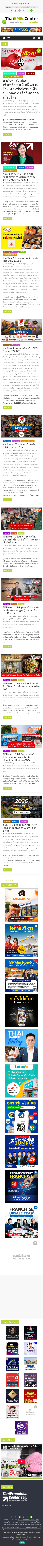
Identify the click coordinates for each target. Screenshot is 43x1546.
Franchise (21, 168)
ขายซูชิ (27, 272)
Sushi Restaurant (19, 272)
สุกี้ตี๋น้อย (25, 281)
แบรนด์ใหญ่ (6, 851)
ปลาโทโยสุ (11, 278)
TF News (21, 548)
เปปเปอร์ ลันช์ (11, 379)
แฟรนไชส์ (21, 284)
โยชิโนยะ (15, 391)
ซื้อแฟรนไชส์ (30, 275)
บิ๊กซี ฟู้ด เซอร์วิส (31, 106)
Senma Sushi (35, 365)
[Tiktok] (19, 10)
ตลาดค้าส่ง (6, 106)
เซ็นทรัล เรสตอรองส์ (13, 197)
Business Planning (9, 73)
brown (34, 453)
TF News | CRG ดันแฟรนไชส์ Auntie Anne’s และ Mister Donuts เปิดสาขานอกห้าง (18, 757)
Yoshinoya (6, 371)
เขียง (18, 845)
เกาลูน (20, 473)
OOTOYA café (7, 365)
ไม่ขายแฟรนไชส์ (22, 292)
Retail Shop (30, 73)
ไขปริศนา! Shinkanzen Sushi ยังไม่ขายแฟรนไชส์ (20, 259)
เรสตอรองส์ (14, 284)
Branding (7, 252)
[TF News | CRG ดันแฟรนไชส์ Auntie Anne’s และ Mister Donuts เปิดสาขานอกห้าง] (21, 726)
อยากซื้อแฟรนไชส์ (34, 281)
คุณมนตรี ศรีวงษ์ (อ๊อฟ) (21, 101)
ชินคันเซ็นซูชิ (22, 275)
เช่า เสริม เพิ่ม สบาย (8, 112)
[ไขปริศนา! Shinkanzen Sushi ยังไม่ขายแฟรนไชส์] (21, 227)
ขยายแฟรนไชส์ (14, 191)
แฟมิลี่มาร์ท (27, 625)
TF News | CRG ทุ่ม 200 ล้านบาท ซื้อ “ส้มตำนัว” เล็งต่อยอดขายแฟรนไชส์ (21, 686)
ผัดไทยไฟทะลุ (13, 842)
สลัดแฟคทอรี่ (6, 374)
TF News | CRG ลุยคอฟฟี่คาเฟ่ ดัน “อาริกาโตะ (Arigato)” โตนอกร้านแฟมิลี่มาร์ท (21, 610)
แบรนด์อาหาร (32, 848)
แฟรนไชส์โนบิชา (11, 292)
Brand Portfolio (9, 836)
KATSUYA (11, 362)
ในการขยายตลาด (23, 851)
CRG (6, 104)
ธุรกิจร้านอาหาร (24, 191)
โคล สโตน (8, 391)
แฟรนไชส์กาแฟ (16, 286)
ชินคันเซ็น (6, 275)
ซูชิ (36, 275)
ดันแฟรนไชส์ (11, 769)
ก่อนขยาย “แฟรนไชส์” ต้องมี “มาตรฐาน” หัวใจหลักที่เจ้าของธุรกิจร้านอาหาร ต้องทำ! (19, 176)
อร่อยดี (19, 374)
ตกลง (22, 1543)
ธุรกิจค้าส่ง (13, 106)
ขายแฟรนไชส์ (34, 272)
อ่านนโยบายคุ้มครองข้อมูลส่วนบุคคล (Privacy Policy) (20, 1537)
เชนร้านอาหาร (21, 377)
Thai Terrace (31, 368)
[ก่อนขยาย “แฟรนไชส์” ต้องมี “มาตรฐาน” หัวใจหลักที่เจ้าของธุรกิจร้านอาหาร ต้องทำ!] (21, 143)
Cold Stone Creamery (16, 360)
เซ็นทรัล (17, 112)
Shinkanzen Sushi (8, 270)
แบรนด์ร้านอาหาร (14, 476)
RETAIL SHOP (27, 104)
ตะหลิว (32, 839)
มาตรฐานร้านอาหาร (18, 194)
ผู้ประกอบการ (7, 551)
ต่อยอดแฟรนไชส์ (30, 695)
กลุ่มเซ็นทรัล (35, 104)
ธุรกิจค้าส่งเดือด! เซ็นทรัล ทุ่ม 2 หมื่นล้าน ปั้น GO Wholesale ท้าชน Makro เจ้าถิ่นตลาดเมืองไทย (21, 89)
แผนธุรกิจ (22, 197)
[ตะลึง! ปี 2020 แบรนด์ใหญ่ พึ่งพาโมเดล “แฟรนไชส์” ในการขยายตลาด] (21, 797)
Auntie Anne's (20, 357)
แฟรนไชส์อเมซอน (24, 388)
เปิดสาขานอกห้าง (29, 769)
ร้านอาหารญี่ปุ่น (17, 281)
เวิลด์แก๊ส (8, 848)
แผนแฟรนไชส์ (30, 197)
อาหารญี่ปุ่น (6, 284)
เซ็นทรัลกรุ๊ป (24, 112)
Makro (20, 104)
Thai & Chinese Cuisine (32, 548)
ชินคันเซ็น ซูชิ (13, 275)
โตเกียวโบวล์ (9, 554)
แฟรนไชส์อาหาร (25, 289)
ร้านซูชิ (29, 278)
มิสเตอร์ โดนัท (33, 371)
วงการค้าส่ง (6, 109)
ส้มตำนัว (13, 374)
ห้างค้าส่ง (24, 109)
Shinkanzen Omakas (27, 267)
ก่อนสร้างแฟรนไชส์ (31, 188)
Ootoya (30, 459)
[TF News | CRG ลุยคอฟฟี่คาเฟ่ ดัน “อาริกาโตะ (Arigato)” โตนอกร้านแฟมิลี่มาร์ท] (21, 579)
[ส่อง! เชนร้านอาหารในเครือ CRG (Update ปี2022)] (21, 320)
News (10, 548)
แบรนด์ (14, 848)
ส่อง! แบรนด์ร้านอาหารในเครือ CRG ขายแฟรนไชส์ (19, 446)
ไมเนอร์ (31, 851)
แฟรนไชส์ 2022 (29, 284)
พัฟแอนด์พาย (22, 842)
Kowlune (20, 362)
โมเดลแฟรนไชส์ (7, 627)
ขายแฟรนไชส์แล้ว (20, 467)
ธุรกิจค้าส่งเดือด (21, 106)
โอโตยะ (20, 391)
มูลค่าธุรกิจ (14, 551)
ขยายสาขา (6, 191)
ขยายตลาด (17, 839)
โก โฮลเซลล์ (31, 112)
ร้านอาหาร (28, 194)
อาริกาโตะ (33, 374)
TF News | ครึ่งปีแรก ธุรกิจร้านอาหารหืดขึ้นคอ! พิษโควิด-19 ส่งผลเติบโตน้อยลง (21, 539)
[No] (40, 1538)
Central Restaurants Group (13, 185)
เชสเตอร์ (32, 845)
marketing (27, 362)
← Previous (7, 880)
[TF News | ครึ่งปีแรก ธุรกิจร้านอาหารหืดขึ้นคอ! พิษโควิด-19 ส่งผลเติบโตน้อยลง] (21, 509)
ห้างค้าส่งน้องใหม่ (33, 109)
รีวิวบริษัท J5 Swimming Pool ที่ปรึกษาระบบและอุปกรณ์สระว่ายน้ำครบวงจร (24, 8)
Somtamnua (18, 368)
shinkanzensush (8, 272)
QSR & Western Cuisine (14, 461)
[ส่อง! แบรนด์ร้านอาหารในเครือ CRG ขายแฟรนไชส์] (21, 416)
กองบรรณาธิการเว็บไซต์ (21, 545)
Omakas (17, 267)
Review (14, 533)
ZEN (4, 839)
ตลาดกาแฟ (6, 622)
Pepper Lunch (16, 365)
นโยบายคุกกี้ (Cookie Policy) (21, 1539)
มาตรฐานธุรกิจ (7, 194)
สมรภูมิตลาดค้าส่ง (16, 109)
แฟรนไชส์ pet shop (30, 382)
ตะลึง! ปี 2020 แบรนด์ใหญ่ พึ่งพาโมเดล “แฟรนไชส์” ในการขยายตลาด (20, 827)
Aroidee (12, 357)
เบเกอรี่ (21, 625)
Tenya (25, 368)
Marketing (21, 73)
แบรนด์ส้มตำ (26, 698)
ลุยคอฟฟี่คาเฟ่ (24, 622)
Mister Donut (35, 362)
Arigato (7, 357)
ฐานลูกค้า (21, 695)
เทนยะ (5, 379)
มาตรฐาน (33, 191)
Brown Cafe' (35, 357)
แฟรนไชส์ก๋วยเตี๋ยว (27, 286)
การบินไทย (9, 839)
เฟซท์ (17, 379)
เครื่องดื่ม (10, 625)
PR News (6, 533)
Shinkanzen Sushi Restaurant (23, 270)
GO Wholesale (12, 104)
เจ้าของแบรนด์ (18, 698)
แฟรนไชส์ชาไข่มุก (26, 385)
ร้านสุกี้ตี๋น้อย (9, 281)
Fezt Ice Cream (27, 456)
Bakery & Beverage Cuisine (22, 453)
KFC (16, 362)
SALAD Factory (26, 365)
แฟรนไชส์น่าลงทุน (14, 289)
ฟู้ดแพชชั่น (30, 842)
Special (21, 533)
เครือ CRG (8, 377)
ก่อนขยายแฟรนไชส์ (19, 188)
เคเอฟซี (14, 377)
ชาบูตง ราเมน (19, 371)
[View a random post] (39, 38)
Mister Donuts (22, 766)
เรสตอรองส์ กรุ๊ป (24, 379)
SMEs (5, 76)
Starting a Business (16, 76)
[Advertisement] (21, 1297)
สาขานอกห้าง (20, 769)
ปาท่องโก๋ (5, 842)
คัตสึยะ (12, 371)
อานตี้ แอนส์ (25, 374)
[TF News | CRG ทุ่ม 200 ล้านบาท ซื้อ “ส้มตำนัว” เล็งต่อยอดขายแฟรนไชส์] (21, 655)
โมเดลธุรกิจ (14, 851)
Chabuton (6, 360)
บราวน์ (26, 371)
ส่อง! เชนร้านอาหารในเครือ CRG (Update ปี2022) (20, 349)
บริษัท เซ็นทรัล (22, 470)
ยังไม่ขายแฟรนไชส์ (21, 278)
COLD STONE (14, 456)
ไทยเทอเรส (27, 391)
